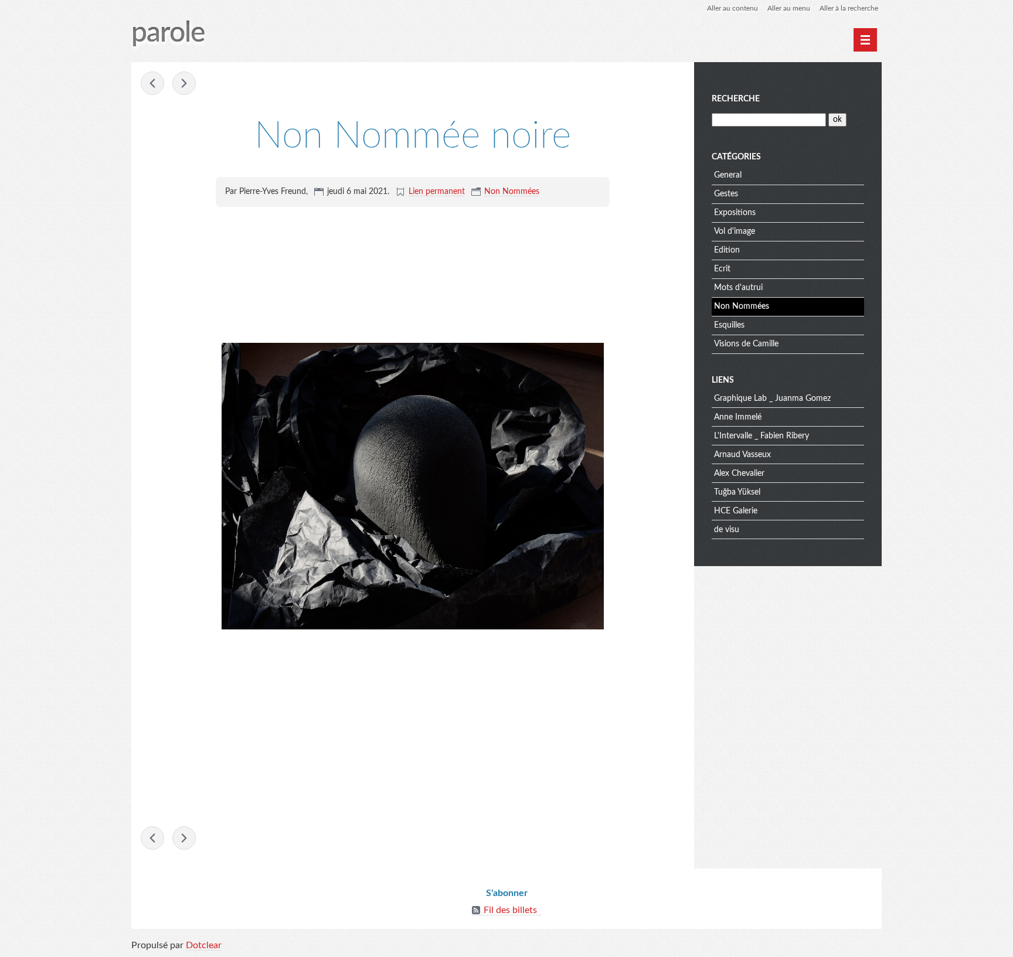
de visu (726, 530)
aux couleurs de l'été (184, 83)
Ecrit (722, 269)
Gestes (726, 194)
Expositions (735, 213)
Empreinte (152, 83)
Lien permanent (437, 192)
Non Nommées (511, 192)
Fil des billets (510, 910)
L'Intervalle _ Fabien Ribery (761, 436)
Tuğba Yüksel (737, 492)
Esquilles (729, 325)
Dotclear (204, 945)
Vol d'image (734, 231)
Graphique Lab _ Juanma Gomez (772, 398)
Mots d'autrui (738, 288)
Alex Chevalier (739, 473)
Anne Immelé (738, 417)
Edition (727, 250)
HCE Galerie (735, 511)
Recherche (736, 99)
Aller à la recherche (849, 8)
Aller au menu (788, 8)
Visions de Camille (746, 344)
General (728, 175)
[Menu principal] (865, 40)
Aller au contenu (732, 8)
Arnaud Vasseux (742, 455)
